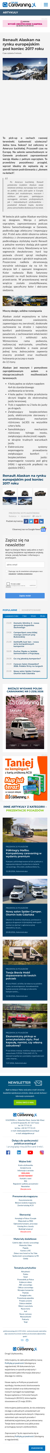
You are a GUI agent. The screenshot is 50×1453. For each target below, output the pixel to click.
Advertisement (25, 1176)
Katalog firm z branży (25, 1226)
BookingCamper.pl (26, 1229)
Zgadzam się (37, 1448)
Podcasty (25, 1319)
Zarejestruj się (25, 1168)
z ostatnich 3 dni (11, 616)
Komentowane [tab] (31, 610)
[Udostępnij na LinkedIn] (41, 521)
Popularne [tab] (10, 610)
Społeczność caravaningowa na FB (26, 1256)
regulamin (12, 574)
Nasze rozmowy (25, 1314)
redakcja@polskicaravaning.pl (28, 1131)
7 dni (24, 616)
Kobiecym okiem (25, 1282)
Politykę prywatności (14, 1363)
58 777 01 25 (26, 1125)
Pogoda (25, 1248)
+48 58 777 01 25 (28, 1128)
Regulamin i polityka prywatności (25, 1184)
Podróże (25, 1293)
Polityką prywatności (24, 1436)
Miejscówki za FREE (25, 1221)
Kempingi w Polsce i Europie (25, 1218)
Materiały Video (25, 1245)
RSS (25, 1181)
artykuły (10, 12)
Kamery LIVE (25, 1251)
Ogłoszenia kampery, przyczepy (25, 1224)
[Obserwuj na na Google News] (43, 529)
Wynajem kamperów (25, 1290)
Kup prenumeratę (25, 1200)
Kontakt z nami (25, 1178)
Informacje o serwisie (25, 1170)
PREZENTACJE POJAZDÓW (22, 513)
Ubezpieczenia (25, 1189)
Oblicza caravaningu (25, 1287)
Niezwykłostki (25, 1317)
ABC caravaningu (25, 1285)
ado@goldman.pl (28, 1133)
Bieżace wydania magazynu (25, 1203)
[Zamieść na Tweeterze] (31, 521)
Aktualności (25, 1272)
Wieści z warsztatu (25, 1306)
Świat (25, 1277)
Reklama (25, 1173)
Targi (25, 1322)
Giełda (25, 1259)
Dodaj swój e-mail (25, 1102)
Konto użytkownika (25, 1165)
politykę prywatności (24, 574)
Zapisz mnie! (25, 595)
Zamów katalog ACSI (25, 1205)
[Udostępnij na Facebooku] (26, 521)
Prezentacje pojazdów (25, 1298)
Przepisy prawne (25, 1301)
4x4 (37, 513)
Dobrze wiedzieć (25, 1303)
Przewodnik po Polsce (25, 1279)
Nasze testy (25, 1309)
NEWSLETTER (19, 1082)
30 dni (42, 616)
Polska (25, 1274)
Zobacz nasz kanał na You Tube (25, 1253)
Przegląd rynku (25, 1295)
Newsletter (25, 1186)
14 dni (33, 616)
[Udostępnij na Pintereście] (36, 521)
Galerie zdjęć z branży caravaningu (25, 1243)
